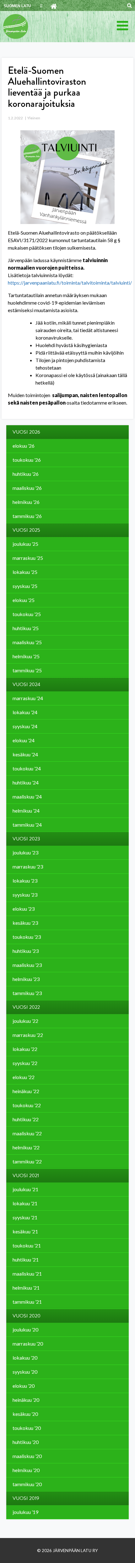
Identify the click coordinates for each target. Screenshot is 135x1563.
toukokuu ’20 (27, 1428)
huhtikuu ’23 (26, 951)
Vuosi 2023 (26, 839)
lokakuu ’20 (25, 1358)
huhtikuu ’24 (26, 782)
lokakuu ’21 (25, 1203)
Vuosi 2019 (26, 1498)
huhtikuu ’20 (26, 1442)
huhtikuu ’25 (26, 628)
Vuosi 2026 (26, 432)
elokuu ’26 (24, 446)
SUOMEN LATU (17, 6)
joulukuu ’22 (25, 1021)
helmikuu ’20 (26, 1470)
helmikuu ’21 (26, 1288)
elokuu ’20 (24, 1386)
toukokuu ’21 (27, 1245)
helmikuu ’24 (26, 811)
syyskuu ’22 (25, 1063)
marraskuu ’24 (28, 698)
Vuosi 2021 (26, 1175)
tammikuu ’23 (27, 993)
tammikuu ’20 (27, 1484)
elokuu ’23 (24, 909)
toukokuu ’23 (27, 937)
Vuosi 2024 (26, 684)
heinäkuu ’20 (26, 1400)
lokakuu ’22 (25, 1049)
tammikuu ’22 (27, 1161)
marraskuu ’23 (28, 866)
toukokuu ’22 (27, 1105)
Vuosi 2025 (26, 530)
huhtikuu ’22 (26, 1119)
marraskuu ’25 (28, 558)
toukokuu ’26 (27, 460)
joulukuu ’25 (25, 544)
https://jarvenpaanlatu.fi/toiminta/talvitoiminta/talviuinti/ (70, 283)
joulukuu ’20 (25, 1329)
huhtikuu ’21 (26, 1259)
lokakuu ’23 (25, 881)
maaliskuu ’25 (27, 642)
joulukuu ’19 (25, 1512)
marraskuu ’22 (28, 1035)
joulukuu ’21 (25, 1189)
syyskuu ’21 (25, 1217)
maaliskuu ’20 (27, 1456)
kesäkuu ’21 (25, 1231)
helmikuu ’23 (26, 979)
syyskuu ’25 (25, 586)
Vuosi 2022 (26, 1007)
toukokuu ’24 (27, 768)
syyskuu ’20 (25, 1372)
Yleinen (33, 118)
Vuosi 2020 (26, 1316)
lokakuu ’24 (25, 712)
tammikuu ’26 (27, 516)
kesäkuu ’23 (25, 923)
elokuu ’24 (24, 740)
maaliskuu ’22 (27, 1133)
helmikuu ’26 (26, 502)
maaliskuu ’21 (27, 1274)
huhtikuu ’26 (26, 474)
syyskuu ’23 (25, 895)
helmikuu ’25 (26, 656)
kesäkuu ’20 (25, 1414)
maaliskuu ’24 (27, 796)
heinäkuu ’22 (26, 1091)
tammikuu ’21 (27, 1302)
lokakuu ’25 (25, 572)
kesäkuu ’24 (25, 754)
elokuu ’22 (24, 1077)
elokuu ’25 (24, 600)
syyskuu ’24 (25, 726)
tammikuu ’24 (27, 825)
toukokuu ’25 (27, 614)
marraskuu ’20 (28, 1343)
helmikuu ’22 (26, 1147)
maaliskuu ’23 (27, 965)
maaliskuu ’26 (27, 488)
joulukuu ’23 (25, 852)
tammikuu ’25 (27, 670)
